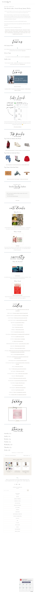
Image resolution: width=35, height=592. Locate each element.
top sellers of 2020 (7, 88)
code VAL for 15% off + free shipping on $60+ (21, 315)
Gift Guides (17, 507)
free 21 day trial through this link (19, 354)
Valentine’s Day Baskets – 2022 (26, 455)
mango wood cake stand (24, 179)
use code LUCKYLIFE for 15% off (22, 360)
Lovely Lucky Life (6, 2)
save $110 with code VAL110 (20, 336)
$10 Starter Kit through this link (20, 387)
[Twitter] (16, 484)
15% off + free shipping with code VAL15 (20, 392)
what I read (24, 29)
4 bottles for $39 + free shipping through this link (18, 394)
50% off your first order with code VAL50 (20, 317)
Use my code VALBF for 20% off (20, 348)
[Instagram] (20, 484)
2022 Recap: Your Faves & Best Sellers (9, 471)
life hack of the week (19, 29)
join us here (17, 200)
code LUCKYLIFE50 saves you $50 (21, 320)
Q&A (17, 520)
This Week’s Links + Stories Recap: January (17, 471)
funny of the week (16, 32)
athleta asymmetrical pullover (10, 150)
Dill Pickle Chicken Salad (17, 226)
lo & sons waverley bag (26, 150)
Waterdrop (17, 245)
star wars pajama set (9, 164)
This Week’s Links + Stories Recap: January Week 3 (10, 455)
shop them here (27, 56)
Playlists (17, 518)
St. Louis (17, 522)
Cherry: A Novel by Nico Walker (17, 295)
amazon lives (12, 29)
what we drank (15, 31)
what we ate (10, 31)
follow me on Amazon (17, 86)
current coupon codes (23, 32)
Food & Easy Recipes (17, 505)
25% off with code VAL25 (19, 327)
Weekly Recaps (6, 6)
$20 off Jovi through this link (18, 341)
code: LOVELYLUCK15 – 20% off (24, 343)
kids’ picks (26, 31)
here (26, 84)
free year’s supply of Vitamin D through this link (20, 313)
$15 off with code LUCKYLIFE (23, 373)
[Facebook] (15, 484)
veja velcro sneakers (18, 150)
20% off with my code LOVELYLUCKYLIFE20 (19, 368)
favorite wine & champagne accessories (17, 88)
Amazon (17, 496)
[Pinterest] (18, 484)
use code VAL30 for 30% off (19, 322)
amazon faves (7, 29)
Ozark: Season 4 (17, 275)
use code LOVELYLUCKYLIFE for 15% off (21, 380)
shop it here (23, 50)
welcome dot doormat (10, 179)
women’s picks (21, 31)
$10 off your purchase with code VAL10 (20, 378)
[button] (32, 1)
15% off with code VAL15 (19, 366)
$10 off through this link (19, 375)
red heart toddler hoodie (25, 164)
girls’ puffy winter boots (17, 164)
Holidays (17, 509)
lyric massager (17, 179)
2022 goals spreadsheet (17, 126)
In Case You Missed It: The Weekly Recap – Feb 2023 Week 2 (25, 472)
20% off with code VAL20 (20, 329)
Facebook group (10, 32)
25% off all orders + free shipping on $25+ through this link (20, 334)
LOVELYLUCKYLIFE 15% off (19, 385)
